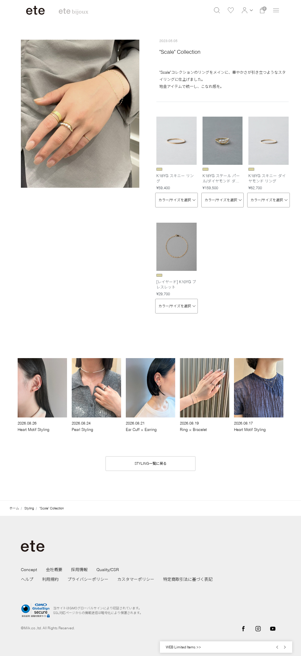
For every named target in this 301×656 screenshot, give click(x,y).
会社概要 (54, 569)
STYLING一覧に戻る (151, 463)
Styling (29, 508)
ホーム (14, 508)
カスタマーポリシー (135, 579)
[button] (246, 10)
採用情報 (79, 569)
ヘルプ (27, 579)
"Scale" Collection (51, 508)
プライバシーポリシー (87, 579)
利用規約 (50, 579)
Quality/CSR (107, 569)
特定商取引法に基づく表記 (188, 579)
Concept (29, 569)
